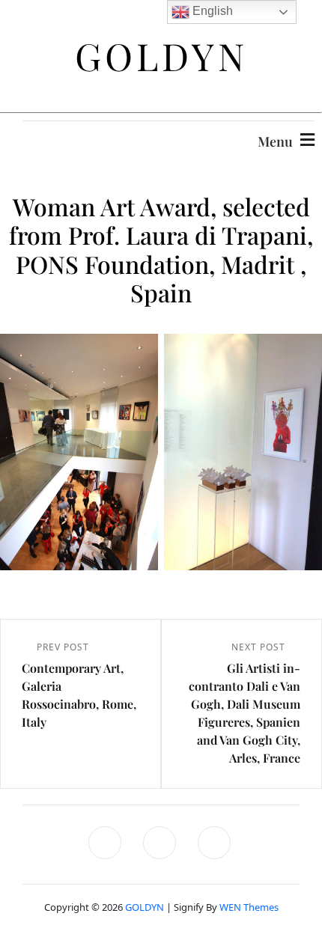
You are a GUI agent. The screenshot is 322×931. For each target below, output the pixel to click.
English (211, 10)
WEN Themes (249, 907)
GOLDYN (144, 907)
